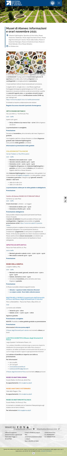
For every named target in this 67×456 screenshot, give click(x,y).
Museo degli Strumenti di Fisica (16, 372)
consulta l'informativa (46, 451)
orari (7, 116)
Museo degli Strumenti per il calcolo (18, 330)
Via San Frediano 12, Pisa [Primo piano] (17, 154)
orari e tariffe (10, 250)
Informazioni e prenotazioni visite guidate (20, 145)
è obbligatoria (41, 187)
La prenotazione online (14, 187)
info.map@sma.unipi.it (24, 410)
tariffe (12, 116)
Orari (7, 305)
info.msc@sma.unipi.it (22, 327)
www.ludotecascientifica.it (17, 366)
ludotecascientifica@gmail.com (18, 369)
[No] (65, 452)
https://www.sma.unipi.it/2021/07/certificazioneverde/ (23, 99)
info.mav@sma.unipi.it (25, 394)
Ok (33, 453)
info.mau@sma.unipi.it (25, 383)
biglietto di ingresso (24, 175)
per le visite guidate (29, 187)
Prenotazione (10, 130)
